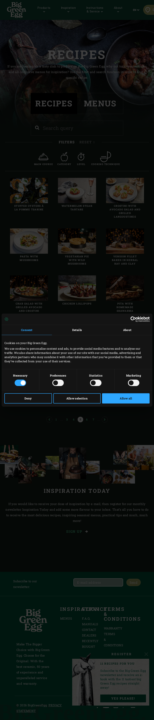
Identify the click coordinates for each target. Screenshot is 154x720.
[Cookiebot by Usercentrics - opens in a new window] (132, 319)
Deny (28, 398)
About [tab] (127, 330)
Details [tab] (77, 330)
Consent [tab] (26, 330)
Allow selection (77, 398)
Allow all (126, 398)
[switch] (58, 383)
